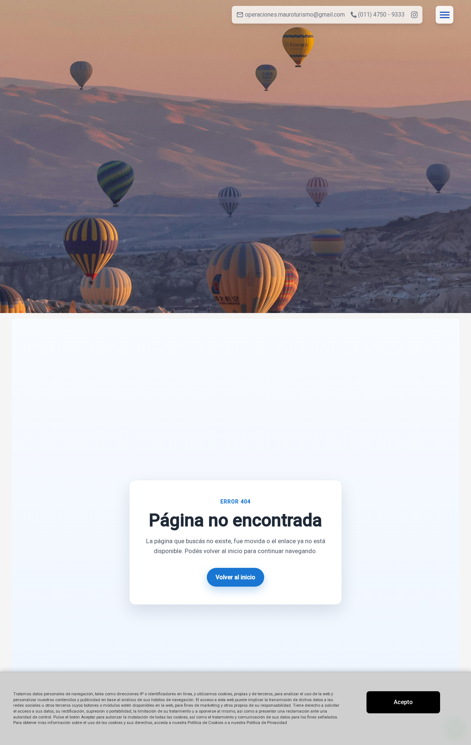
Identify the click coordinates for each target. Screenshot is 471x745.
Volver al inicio (235, 577)
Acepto (403, 702)
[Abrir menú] (444, 15)
